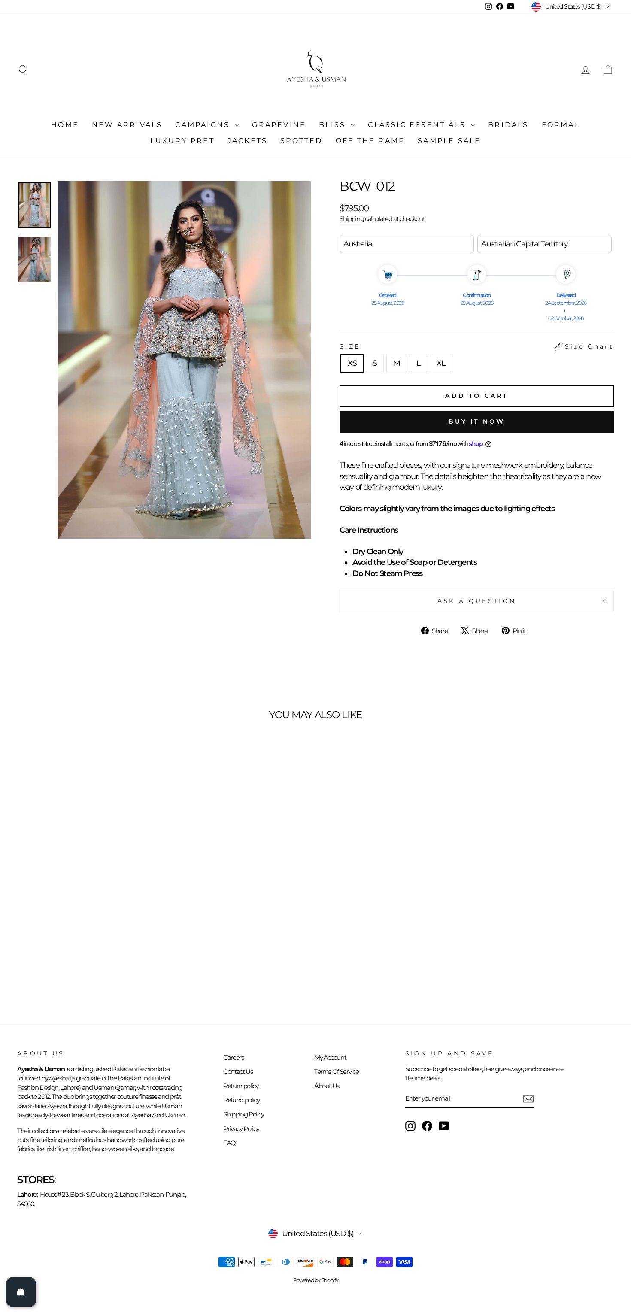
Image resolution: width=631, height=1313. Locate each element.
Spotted (301, 140)
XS (352, 363)
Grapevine (279, 125)
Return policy (240, 1086)
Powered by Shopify (315, 1280)
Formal (561, 125)
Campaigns (204, 125)
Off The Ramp (370, 140)
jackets (247, 140)
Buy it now (477, 421)
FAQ (229, 1143)
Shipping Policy (243, 1114)
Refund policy (241, 1100)
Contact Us (238, 1071)
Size (477, 346)
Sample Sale (449, 140)
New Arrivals (127, 125)
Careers (233, 1057)
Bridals (508, 125)
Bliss (334, 125)
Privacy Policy (241, 1129)
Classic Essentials (418, 125)
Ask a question (476, 601)
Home (65, 125)
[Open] (21, 1292)
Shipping (352, 219)
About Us (326, 1086)
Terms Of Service (336, 1071)
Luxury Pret (182, 140)
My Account (330, 1057)
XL (441, 363)
